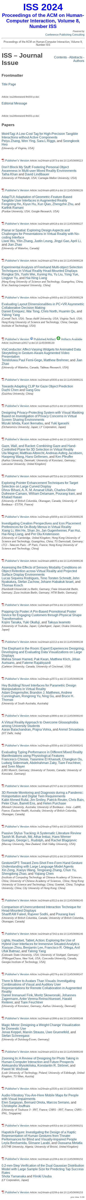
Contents (60, 57)
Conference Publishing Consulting (64, 34)
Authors (78, 61)
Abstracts (75, 57)
